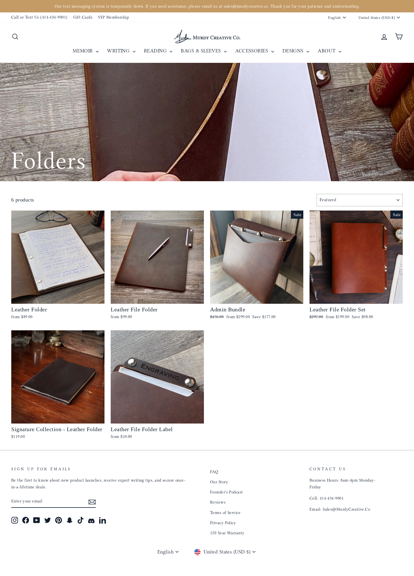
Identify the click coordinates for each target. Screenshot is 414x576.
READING (156, 51)
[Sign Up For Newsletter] (92, 501)
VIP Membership (113, 17)
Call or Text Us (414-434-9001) (39, 17)
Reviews (218, 502)
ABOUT (327, 51)
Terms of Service (225, 512)
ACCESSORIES (252, 51)
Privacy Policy (223, 522)
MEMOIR (83, 51)
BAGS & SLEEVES (201, 51)
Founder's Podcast (226, 492)
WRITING (119, 51)
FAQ (214, 471)
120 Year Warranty (227, 532)
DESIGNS (293, 51)
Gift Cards (83, 17)
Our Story (219, 481)
